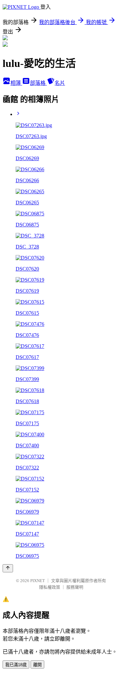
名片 (60, 83)
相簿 (16, 83)
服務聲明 (74, 587)
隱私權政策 (49, 587)
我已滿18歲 (16, 664)
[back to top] (8, 568)
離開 (37, 664)
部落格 (38, 83)
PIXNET (37, 580)
